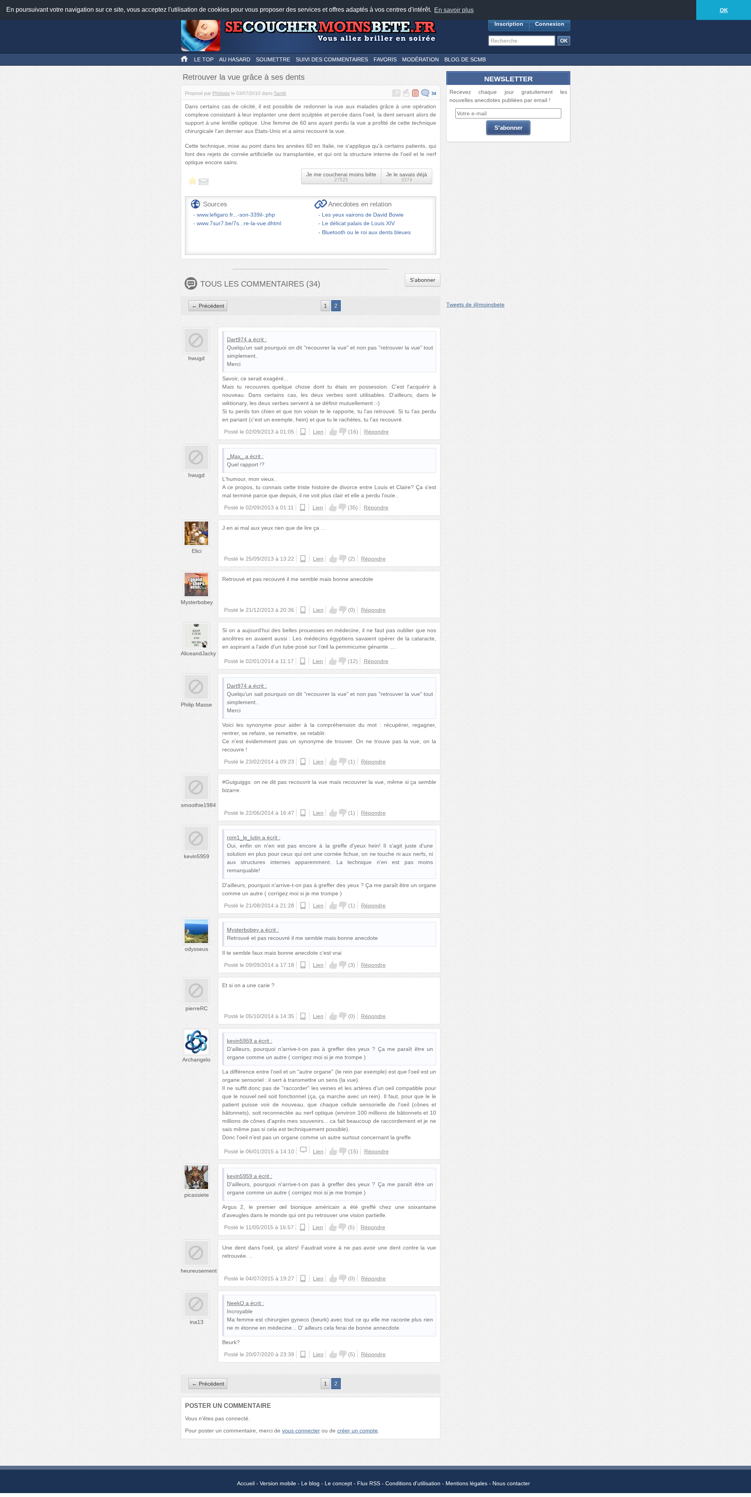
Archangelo (196, 1059)
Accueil (246, 1483)
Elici (196, 551)
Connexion (549, 24)
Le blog (310, 1483)
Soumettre (273, 59)
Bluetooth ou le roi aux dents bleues (366, 232)
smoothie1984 (198, 805)
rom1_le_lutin (244, 837)
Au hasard (234, 59)
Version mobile (278, 1483)
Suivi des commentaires (332, 59)
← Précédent (208, 306)
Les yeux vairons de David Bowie (363, 215)
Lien (318, 431)
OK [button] (724, 10)
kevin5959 (196, 856)
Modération (420, 59)
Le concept (338, 1483)
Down (343, 432)
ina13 (196, 1322)
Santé (280, 93)
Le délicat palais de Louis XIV (358, 223)
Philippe (221, 93)
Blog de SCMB (465, 59)
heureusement (199, 1271)
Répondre (376, 431)
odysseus (196, 949)
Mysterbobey (197, 602)
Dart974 (237, 339)
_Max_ (235, 456)
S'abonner (422, 280)
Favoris (385, 59)
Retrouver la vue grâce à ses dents (244, 77)
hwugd (196, 358)
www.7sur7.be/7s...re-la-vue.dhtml (239, 223)
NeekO (235, 1303)
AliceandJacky (198, 653)
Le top (204, 59)
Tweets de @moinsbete (475, 304)
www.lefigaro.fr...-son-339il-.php (236, 215)
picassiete (196, 1195)
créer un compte (357, 1430)
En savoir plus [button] (454, 10)
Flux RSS (368, 1483)
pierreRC (196, 1008)
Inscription (508, 24)
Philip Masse (196, 704)
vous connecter (301, 1430)
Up (333, 432)
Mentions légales (466, 1483)
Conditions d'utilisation (412, 1483)
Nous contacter (511, 1483)
